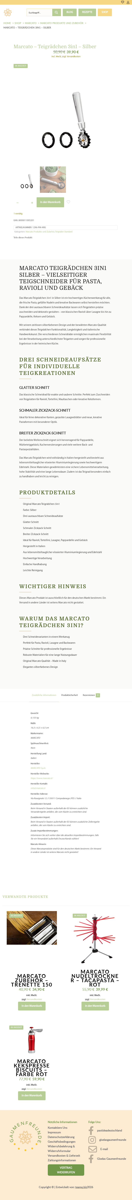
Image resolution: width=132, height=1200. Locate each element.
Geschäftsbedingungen (61, 1144)
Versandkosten (34, 1002)
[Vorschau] (52, 941)
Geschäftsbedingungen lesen (27, 1184)
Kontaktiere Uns (57, 1130)
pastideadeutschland (109, 1133)
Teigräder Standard (63, 234)
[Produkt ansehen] (52, 926)
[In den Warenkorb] (52, 918)
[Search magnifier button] (56, 13)
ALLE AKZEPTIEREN (98, 1193)
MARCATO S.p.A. (38, 771)
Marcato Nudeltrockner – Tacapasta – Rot (95, 980)
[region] (66, 1180)
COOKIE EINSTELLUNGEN (36, 1193)
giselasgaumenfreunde (112, 1142)
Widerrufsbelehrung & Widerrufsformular (61, 1151)
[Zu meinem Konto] (128, 2)
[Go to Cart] (130, 2)
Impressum (54, 1135)
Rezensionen (90, 698)
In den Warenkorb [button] (32, 1008)
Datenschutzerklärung (61, 1139)
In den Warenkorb (50, 204)
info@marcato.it (38, 791)
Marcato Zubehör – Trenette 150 (31, 982)
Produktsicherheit (69, 698)
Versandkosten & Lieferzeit (64, 1158)
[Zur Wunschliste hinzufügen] (52, 933)
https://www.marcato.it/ (42, 781)
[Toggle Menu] (18, 13)
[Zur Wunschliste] (122, 2)
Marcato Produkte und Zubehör (40, 234)
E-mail (104, 1151)
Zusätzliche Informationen (44, 698)
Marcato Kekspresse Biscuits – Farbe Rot (32, 1070)
